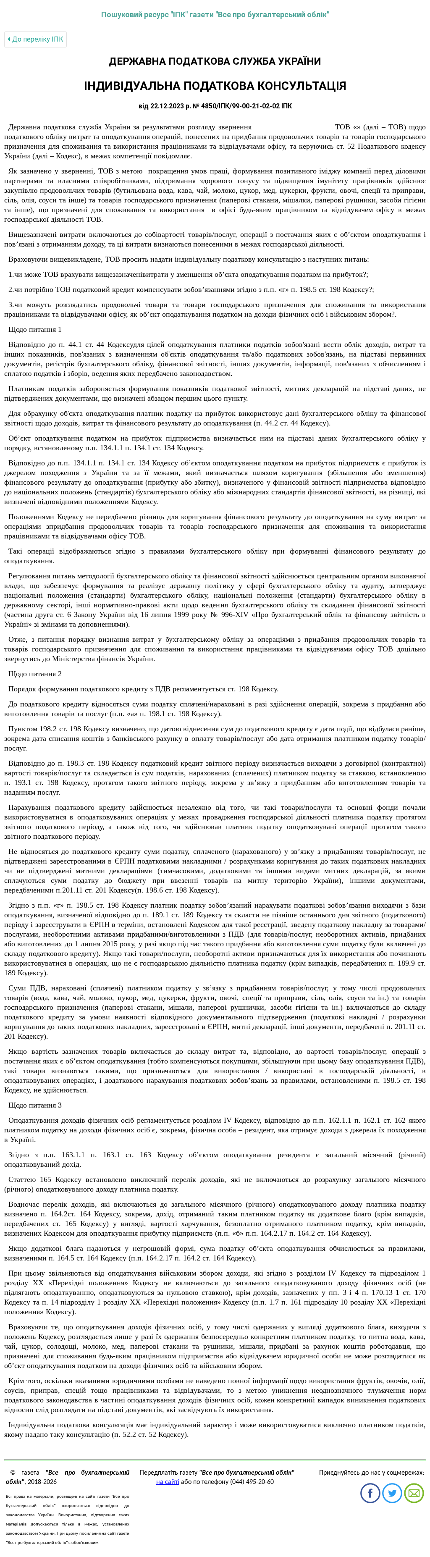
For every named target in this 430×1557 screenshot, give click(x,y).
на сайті (167, 1482)
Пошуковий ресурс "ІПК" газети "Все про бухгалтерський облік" (215, 14)
